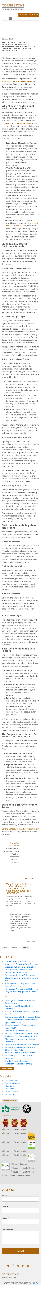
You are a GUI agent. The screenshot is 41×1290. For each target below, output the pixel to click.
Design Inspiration (12, 1083)
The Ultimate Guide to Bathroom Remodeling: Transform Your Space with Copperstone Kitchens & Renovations (22, 964)
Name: (5, 1195)
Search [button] (25, 947)
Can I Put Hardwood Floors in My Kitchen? (22, 1044)
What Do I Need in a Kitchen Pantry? (20, 1052)
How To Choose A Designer (16, 1061)
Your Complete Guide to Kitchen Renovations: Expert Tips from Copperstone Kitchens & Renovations (20, 972)
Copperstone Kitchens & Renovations (18, 123)
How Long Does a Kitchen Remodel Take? (22, 1017)
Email (5, 1207)
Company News (11, 1080)
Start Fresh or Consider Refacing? (19, 1064)
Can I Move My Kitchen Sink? (17, 1030)
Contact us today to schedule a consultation (20, 829)
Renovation (9, 1094)
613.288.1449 (34, 1284)
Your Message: (9, 1229)
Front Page (9, 1088)
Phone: (5, 1218)
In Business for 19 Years (29, 15)
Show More (7, 1068)
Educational (9, 1086)
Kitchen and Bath (12, 1091)
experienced (17, 81)
